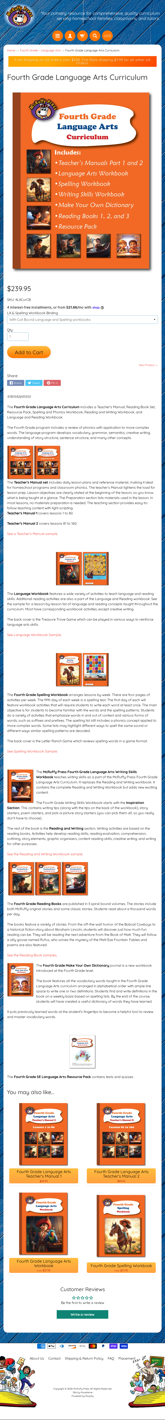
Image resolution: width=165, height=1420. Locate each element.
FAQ (111, 1358)
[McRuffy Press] (19, 15)
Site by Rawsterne (82, 1392)
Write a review (82, 1314)
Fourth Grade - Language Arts (40, 50)
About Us (37, 1358)
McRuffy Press (81, 1388)
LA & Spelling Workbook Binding (32, 313)
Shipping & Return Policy (84, 1358)
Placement (126, 1358)
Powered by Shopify (82, 1396)
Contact (54, 1358)
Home (11, 50)
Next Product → (148, 365)
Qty (10, 330)
